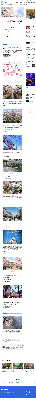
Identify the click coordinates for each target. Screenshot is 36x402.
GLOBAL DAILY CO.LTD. (9, 392)
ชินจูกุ (21, 339)
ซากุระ (3, 340)
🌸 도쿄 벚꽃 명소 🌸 (7, 31)
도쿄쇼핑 (27, 112)
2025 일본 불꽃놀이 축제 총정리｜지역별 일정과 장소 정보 (32, 95)
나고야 (5, 339)
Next (34, 366)
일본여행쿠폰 (32, 33)
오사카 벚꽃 (7, 341)
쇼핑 (31, 28)
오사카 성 (9, 341)
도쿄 (6, 339)
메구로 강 (16, 340)
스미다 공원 (18, 340)
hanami (10, 339)
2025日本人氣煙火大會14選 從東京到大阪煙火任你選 (32, 97)
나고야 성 (10, 340)
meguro (12, 339)
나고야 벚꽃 (8, 340)
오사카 (8, 339)
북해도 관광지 (32, 45)
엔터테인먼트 (33, 38)
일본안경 (31, 29)
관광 (3, 339)
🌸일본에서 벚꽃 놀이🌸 (7, 36)
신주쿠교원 (4, 341)
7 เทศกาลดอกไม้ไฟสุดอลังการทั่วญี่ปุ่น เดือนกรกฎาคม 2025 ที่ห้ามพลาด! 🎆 (32, 101)
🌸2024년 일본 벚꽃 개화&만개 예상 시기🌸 (9, 29)
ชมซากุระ (19, 339)
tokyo (17, 339)
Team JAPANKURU (9, 345)
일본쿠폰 (34, 33)
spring (15, 339)
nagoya (13, 339)
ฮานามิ (5, 340)
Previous (1, 366)
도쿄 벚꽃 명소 (13, 340)
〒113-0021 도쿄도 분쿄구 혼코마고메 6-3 (8, 129)
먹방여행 (27, 113)
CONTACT (5, 392)
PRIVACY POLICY (13, 392)
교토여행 (33, 112)
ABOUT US (2, 392)
